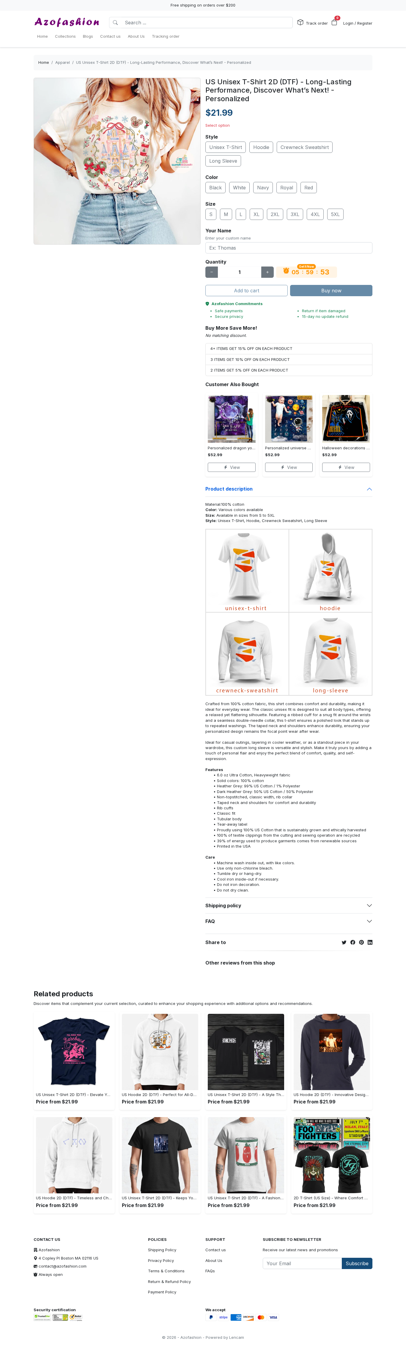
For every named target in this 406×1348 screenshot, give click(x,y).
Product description (229, 489)
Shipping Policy (162, 1249)
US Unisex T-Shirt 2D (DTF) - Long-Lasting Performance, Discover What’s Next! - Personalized (163, 62)
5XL (335, 214)
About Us (213, 1260)
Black (215, 188)
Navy (263, 188)
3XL (295, 214)
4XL (315, 214)
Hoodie (261, 147)
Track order (317, 23)
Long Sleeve (223, 161)
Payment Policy (162, 1292)
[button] (334, 22)
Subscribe (357, 1263)
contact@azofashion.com (62, 1266)
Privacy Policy (161, 1260)
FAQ (210, 921)
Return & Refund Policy (169, 1281)
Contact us (215, 1249)
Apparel (62, 62)
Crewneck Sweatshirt (305, 147)
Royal (286, 188)
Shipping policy (223, 905)
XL (256, 214)
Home (43, 62)
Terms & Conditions (166, 1270)
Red (308, 188)
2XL (275, 214)
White (239, 188)
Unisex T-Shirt (225, 147)
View (235, 467)
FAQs (210, 1270)
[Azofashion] (67, 22)
